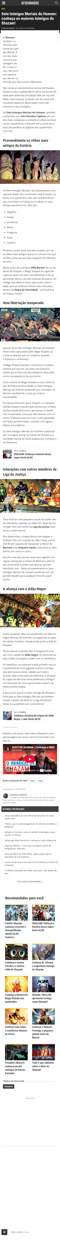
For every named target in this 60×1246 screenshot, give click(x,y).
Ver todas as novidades (29, 881)
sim (33, 781)
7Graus (26, 1232)
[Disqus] (30, 1185)
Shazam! (8, 1086)
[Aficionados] (30, 3)
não (41, 781)
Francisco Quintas (18, 794)
